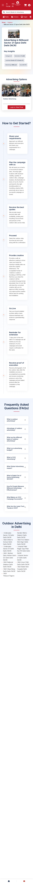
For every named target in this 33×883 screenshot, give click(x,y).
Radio (7, 17)
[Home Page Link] (18, 3)
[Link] (25, 5)
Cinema (16, 17)
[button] (3, 5)
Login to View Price (16, 107)
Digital (25, 17)
